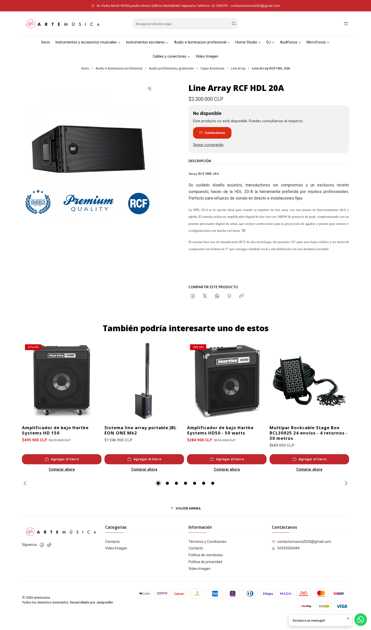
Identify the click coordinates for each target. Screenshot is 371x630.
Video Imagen (207, 56)
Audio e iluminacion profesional (119, 68)
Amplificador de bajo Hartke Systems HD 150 (55, 430)
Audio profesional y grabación (171, 68)
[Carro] (346, 23)
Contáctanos (215, 133)
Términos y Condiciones (207, 542)
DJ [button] (269, 42)
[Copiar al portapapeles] (241, 296)
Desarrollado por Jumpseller (91, 602)
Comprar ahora (62, 469)
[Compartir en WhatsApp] (217, 296)
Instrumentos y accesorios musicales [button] (86, 42)
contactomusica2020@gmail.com (304, 542)
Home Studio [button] (246, 42)
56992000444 (288, 548)
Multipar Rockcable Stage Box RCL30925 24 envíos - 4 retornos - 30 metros (309, 433)
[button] (158, 483)
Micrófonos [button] (316, 42)
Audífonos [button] (288, 42)
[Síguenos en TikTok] (49, 544)
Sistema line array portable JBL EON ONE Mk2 (140, 430)
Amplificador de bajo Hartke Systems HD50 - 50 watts (220, 430)
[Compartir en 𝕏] (205, 296)
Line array (238, 68)
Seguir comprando (208, 145)
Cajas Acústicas (212, 68)
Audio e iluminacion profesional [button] (200, 42)
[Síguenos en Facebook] (41, 544)
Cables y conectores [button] (169, 56)
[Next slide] (345, 483)
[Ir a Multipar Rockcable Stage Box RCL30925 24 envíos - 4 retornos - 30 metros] (309, 381)
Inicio (45, 42)
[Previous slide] (26, 483)
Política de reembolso (206, 555)
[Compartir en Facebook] (193, 296)
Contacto (112, 542)
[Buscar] (233, 24)
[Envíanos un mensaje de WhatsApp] (360, 619)
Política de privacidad (205, 562)
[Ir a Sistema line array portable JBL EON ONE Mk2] (144, 381)
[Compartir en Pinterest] (229, 296)
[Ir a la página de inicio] (62, 23)
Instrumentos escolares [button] (145, 42)
